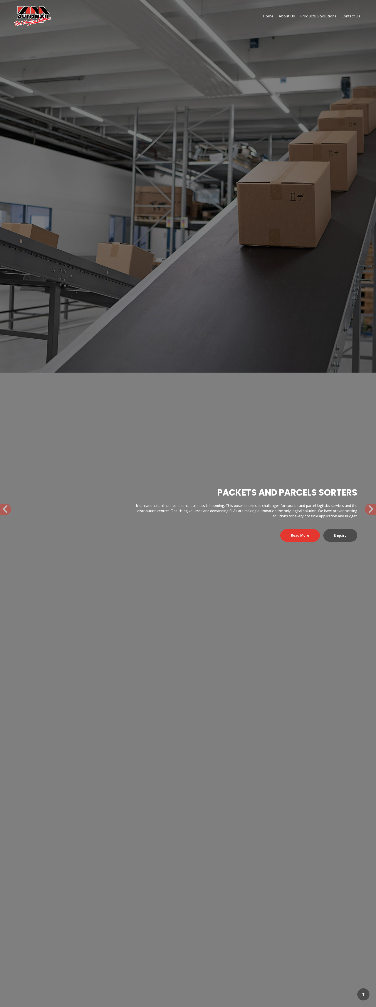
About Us (287, 16)
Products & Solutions (318, 16)
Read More (38, 537)
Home (268, 16)
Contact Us (351, 16)
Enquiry (78, 537)
